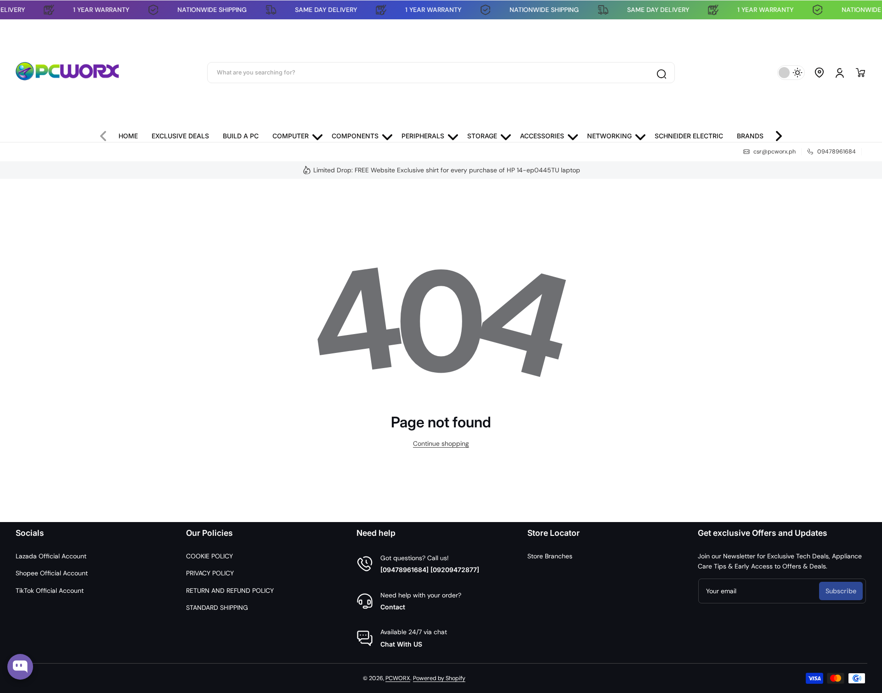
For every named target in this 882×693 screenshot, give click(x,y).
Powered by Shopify (439, 678)
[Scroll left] (107, 134)
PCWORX (397, 678)
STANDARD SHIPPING (217, 607)
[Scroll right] (775, 134)
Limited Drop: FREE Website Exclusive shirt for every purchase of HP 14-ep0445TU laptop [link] (446, 170)
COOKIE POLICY (209, 556)
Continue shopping (441, 443)
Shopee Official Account (52, 573)
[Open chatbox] (20, 667)
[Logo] (67, 72)
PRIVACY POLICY (210, 573)
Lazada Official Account (51, 556)
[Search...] (661, 72)
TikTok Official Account (50, 590)
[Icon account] (839, 72)
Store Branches (549, 556)
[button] (819, 72)
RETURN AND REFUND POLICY (230, 590)
